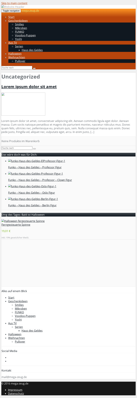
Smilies (19, 24)
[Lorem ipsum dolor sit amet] (23, 114)
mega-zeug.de (30, 10)
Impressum (15, 390)
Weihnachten (16, 57)
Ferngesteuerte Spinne (16, 225)
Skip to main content (14, 3)
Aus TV (12, 43)
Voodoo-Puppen (25, 35)
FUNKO (19, 32)
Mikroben (21, 28)
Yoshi (18, 39)
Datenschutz (16, 393)
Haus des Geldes (32, 50)
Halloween (15, 54)
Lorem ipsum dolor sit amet (29, 86)
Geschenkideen (18, 21)
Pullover (20, 61)
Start (11, 17)
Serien (19, 46)
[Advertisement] (68, 263)
